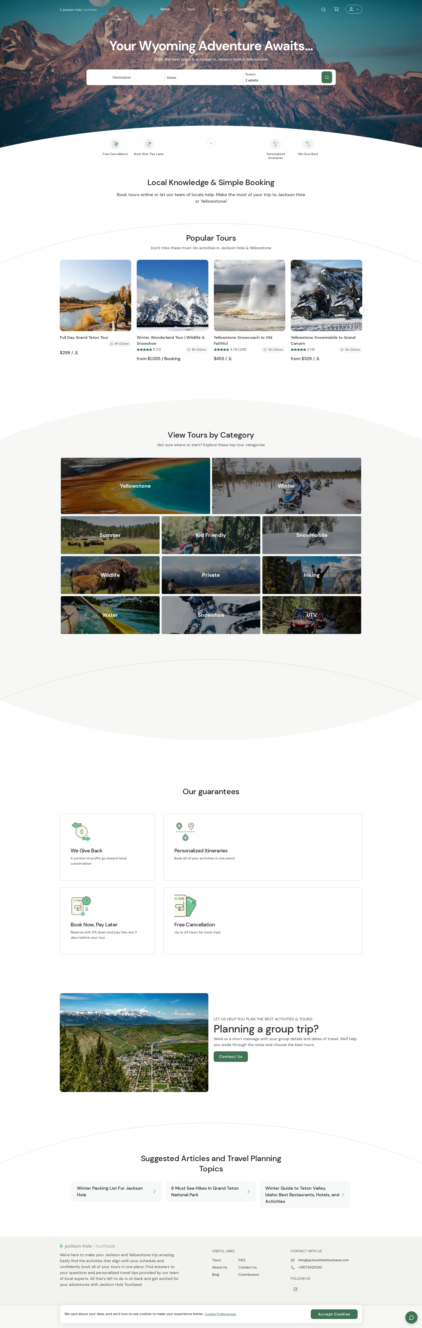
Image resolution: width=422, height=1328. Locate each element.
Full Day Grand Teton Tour (84, 337)
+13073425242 (309, 1267)
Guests (250, 74)
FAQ (241, 1260)
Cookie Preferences (220, 1314)
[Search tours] (327, 77)
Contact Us (230, 1056)
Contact (243, 9)
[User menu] (354, 9)
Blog (215, 1274)
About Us (219, 1267)
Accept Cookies (334, 1314)
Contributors (248, 1274)
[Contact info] (256, 9)
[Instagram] (295, 1289)
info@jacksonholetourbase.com (323, 1260)
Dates (171, 77)
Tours (216, 1260)
